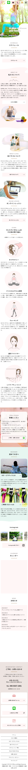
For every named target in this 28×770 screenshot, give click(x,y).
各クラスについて (14, 174)
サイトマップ (14, 760)
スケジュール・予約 (14, 747)
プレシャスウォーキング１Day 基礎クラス (12, 610)
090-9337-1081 (16, 686)
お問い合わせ (14, 754)
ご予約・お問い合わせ (14, 437)
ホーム (14, 735)
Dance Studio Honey (14, 751)
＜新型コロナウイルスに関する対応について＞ (13, 614)
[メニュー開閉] (26, 2)
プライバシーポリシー (14, 757)
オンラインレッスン (14, 220)
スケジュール (14, 60)
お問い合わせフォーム (14, 700)
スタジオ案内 (14, 102)
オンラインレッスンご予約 (14, 725)
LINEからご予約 (14, 712)
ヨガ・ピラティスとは (14, 741)
